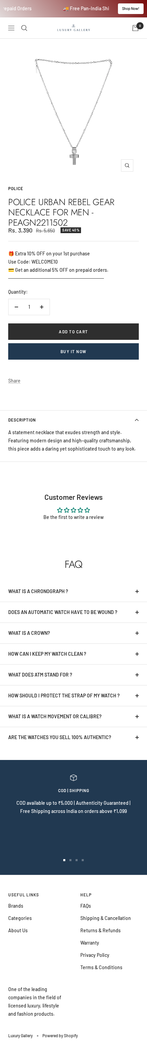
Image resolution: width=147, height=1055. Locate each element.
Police (15, 188)
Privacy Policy (94, 955)
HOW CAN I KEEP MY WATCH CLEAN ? (47, 654)
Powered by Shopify (60, 1035)
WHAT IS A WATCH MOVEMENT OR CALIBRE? (55, 716)
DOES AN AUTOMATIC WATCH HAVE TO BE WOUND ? (62, 612)
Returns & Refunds (100, 930)
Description (22, 419)
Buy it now (74, 351)
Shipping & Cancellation (105, 918)
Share (14, 381)
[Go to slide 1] (64, 860)
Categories (20, 918)
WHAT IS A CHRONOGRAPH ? (38, 591)
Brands (15, 906)
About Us (18, 930)
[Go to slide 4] (83, 860)
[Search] (24, 28)
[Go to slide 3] (77, 860)
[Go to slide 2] (70, 860)
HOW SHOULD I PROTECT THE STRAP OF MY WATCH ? (64, 695)
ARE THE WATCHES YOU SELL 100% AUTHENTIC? (59, 737)
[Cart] (135, 28)
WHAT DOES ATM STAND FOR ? (40, 675)
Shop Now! (130, 8)
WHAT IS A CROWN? (29, 633)
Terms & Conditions (101, 967)
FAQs (85, 906)
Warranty (89, 943)
